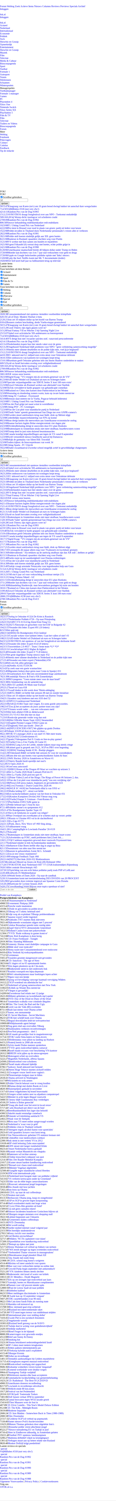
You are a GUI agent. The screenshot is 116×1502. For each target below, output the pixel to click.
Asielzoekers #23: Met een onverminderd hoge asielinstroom (33, 674)
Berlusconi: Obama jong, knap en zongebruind (30, 1198)
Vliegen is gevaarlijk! (18, 990)
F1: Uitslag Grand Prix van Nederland (22, 225)
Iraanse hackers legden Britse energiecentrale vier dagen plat (32, 423)
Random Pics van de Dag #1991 (19, 233)
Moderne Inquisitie (17, 1410)
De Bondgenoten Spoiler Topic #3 (21, 810)
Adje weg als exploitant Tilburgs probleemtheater (31, 914)
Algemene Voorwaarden (11, 1481)
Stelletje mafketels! (17, 1328)
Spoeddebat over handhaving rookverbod (28, 1241)
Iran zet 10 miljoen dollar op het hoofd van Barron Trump (31, 319)
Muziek (3, 52)
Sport (2, 66)
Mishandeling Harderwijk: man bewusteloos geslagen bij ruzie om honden (39, 585)
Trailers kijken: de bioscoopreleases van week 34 (26, 442)
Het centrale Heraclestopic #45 (18, 867)
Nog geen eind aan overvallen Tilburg (26, 1026)
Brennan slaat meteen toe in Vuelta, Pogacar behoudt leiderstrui (33, 398)
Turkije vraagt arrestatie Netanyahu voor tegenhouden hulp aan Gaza (36, 566)
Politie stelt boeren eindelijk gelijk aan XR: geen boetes (30, 236)
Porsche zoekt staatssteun (20, 906)
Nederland (5, 28)
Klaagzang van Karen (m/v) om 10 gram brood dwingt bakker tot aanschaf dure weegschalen (48, 206)
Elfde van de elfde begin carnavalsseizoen (28, 1181)
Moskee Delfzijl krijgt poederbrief (24, 1443)
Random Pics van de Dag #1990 (19, 247)
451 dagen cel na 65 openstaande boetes (27, 963)
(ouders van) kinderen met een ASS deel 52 (25, 698)
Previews (64, 6)
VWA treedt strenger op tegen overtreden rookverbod (33, 1249)
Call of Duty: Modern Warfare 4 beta (21, 317)
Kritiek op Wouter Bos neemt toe (24, 988)
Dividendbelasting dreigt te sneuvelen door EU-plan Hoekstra (33, 426)
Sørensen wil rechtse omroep (23, 1154)
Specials (73, 6)
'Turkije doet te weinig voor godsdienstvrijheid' (30, 1326)
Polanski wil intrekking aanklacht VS (25, 1116)
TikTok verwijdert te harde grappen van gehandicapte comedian (33, 387)
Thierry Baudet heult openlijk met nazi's (23, 761)
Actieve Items (27, 6)
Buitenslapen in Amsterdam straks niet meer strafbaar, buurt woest (35, 834)
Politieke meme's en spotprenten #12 (21, 807)
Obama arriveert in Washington (23, 1078)
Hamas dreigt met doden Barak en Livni (28, 1086)
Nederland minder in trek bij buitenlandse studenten (28, 843)
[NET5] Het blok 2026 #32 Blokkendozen (25, 859)
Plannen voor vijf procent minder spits (26, 1285)
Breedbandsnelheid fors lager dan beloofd (28, 1110)
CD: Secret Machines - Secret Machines (26, 1015)
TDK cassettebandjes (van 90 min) (24, 1298)
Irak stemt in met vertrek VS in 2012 (25, 1140)
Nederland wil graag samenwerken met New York (32, 985)
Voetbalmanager (7, 91)
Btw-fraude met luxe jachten (21, 1187)
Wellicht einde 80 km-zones (21, 1388)
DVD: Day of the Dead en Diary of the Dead (29, 998)
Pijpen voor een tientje (18, 977)
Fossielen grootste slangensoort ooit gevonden (30, 958)
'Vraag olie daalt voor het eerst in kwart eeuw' (29, 1105)
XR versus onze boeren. (15, 374)
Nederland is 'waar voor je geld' (23, 1124)
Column (7, 293)
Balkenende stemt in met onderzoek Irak (28, 968)
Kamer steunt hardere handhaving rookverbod (31, 1162)
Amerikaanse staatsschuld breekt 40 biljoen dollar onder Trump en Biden (38, 250)
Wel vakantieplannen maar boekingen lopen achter (33, 974)
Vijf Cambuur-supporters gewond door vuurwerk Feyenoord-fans (35, 840)
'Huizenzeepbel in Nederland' (23, 900)
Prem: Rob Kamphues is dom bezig (25, 936)
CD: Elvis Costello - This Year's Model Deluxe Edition (33, 1405)
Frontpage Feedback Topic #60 (19, 856)
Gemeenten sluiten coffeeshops (24, 1219)
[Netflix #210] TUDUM (16, 665)
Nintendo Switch (8, 107)
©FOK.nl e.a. (6, 1487)
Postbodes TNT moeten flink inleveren (26, 919)
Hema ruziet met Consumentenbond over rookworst (32, 949)
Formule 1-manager (9, 93)
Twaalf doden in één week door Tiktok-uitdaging (27, 690)
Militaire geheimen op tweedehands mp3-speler (30, 996)
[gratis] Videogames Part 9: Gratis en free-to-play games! (31, 739)
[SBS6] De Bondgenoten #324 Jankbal (23, 633)
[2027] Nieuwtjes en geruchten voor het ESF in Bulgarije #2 (32, 624)
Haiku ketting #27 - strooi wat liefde (22, 791)
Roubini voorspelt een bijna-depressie (26, 971)
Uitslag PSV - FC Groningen (17, 407)
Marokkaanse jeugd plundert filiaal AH (27, 1255)
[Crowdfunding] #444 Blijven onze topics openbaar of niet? (32, 886)
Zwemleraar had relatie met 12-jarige (26, 993)
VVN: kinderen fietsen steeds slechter (26, 1271)
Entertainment (6, 47)
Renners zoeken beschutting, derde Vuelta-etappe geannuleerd (33, 322)
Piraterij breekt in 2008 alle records (24, 1042)
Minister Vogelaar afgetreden (23, 1168)
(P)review (7, 296)
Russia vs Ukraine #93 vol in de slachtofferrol (26, 818)
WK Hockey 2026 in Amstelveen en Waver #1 (27, 758)
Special (6, 299)
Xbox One (5, 104)
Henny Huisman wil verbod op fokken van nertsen (32, 1247)
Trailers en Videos (8, 123)
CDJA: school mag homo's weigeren (26, 1260)
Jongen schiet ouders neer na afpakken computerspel (34, 1094)
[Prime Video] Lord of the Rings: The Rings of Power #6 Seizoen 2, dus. (39, 777)
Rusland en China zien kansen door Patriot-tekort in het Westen (34, 390)
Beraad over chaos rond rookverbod (26, 1165)
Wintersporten (6, 85)
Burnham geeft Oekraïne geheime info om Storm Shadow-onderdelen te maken (41, 360)
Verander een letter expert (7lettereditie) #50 (25, 660)
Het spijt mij (9, 630)
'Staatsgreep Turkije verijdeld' (22, 1372)
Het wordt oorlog (16, 1225)
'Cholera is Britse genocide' (21, 1102)
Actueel (3, 25)
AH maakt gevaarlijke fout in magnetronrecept (30, 1034)
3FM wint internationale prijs (21, 1173)
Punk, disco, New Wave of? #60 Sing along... (26, 824)
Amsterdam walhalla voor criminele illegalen (29, 1001)
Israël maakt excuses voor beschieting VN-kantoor (33, 1050)
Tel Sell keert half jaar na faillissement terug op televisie (30, 261)
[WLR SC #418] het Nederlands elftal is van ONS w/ (30, 788)
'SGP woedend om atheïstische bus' (26, 982)
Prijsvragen (5, 140)
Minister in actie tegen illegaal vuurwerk (27, 1097)
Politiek (3, 36)
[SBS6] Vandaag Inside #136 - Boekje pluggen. (27, 750)
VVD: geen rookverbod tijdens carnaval (28, 1048)
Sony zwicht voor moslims (21, 1233)
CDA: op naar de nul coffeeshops (25, 1192)
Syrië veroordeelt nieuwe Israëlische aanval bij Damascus (31, 437)
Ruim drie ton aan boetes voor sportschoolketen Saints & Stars (33, 755)
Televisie (4, 58)
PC (1, 99)
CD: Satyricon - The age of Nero (23, 960)
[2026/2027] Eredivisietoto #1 (19, 736)
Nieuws (38, 6)
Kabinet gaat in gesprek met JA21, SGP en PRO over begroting (34, 747)
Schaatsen (5, 82)
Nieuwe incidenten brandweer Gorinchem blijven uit (33, 1211)
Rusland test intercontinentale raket (25, 1309)
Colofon (4, 145)
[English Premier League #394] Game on (23, 723)
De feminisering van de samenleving (21, 682)
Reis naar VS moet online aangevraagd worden (31, 1121)
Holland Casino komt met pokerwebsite (27, 930)
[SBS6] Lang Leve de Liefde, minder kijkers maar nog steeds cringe (36, 744)
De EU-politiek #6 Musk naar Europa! (23, 684)
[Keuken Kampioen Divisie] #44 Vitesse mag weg (28, 796)
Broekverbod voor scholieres (23, 1061)
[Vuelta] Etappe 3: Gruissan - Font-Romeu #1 (26, 799)
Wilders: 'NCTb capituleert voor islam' (27, 1238)
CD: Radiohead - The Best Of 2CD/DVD (28, 1380)
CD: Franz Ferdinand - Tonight (23, 939)
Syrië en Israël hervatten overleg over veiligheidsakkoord (30, 363)
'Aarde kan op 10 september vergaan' (26, 1296)
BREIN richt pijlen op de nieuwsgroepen (28, 1053)
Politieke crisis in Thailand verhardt (25, 1127)
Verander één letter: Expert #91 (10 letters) (24, 627)
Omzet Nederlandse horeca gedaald (25, 1148)
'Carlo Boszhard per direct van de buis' (26, 1108)
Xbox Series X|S (8, 110)
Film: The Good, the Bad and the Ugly (26, 1004)
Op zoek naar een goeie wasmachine (21, 668)
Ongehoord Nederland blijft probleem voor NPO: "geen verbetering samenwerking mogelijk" (48, 347)
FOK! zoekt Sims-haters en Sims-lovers (28, 1037)
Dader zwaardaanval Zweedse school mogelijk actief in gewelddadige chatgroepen (43, 447)
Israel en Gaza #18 (13, 687)
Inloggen (4, 9)
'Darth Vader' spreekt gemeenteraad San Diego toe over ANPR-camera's (38, 412)
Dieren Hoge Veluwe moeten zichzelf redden (29, 1069)
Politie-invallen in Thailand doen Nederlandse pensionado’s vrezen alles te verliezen (44, 231)
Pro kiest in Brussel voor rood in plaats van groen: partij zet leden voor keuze (40, 228)
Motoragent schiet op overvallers (23, 1056)
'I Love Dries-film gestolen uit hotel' (25, 1206)
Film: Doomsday (16, 1416)
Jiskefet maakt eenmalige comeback (25, 1113)
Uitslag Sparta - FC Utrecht (16, 445)
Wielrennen (5, 80)
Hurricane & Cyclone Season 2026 (21, 884)
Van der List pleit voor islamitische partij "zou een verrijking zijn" (35, 780)
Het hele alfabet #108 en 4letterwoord (22, 712)
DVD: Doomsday (16, 1222)
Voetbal (3, 69)
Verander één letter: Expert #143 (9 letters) (24, 644)
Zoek (17, 6)
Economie (5, 33)
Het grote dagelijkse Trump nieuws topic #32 (25, 654)
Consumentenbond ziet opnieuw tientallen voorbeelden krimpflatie (35, 314)
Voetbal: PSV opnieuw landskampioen (27, 1435)
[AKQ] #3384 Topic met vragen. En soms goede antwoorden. (34, 704)
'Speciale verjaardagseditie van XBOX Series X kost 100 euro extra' (36, 382)
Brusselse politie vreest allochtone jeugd (28, 1427)
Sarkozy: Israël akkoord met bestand (25, 1067)
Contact (3, 142)
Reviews (55, 6)
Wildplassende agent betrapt (22, 1023)
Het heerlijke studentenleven (21, 1230)
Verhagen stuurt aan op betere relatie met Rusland (31, 1440)
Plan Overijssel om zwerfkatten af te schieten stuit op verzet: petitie (35, 815)
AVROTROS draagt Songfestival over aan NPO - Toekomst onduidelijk (38, 214)
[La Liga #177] (12, 821)
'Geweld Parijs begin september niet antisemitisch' (31, 1268)
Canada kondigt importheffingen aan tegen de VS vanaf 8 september (36, 434)
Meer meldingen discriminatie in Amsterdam (29, 1293)
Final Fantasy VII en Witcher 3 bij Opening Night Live (29, 330)
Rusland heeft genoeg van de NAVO (26, 1323)
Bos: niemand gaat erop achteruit (24, 1307)
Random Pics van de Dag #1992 (19, 220)
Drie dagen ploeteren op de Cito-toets (26, 966)
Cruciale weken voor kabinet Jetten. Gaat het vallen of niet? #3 (34, 635)
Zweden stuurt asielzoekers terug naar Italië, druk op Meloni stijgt (35, 415)
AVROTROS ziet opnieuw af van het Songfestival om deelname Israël (37, 641)
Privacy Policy (32, 1481)
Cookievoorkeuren (49, 1481)
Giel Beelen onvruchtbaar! (20, 1236)
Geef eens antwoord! (14, 766)
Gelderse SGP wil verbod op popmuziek (28, 1418)
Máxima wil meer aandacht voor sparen (26, 1263)
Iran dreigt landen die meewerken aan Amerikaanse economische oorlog (38, 420)
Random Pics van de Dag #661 (18, 541)
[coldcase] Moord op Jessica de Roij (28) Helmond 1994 (30, 862)
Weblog (10, 6)
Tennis (3, 77)
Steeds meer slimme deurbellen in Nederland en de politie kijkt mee (36, 657)
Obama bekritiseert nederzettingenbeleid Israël (30, 1342)
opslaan (4, 203)
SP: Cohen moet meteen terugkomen (25, 1345)
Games (3, 96)
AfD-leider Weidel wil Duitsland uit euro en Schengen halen (32, 379)
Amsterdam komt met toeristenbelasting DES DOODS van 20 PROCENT (39, 878)
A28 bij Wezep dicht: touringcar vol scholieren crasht (28, 217)
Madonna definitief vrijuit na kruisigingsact (28, 1438)
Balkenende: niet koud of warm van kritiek (28, 1274)
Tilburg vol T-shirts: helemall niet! (24, 911)
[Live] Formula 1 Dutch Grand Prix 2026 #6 (26, 785)
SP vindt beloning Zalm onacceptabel (26, 1143)
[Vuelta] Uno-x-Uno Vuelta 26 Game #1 (23, 742)
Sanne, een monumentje (19, 1012)
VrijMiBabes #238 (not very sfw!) (20, 596)
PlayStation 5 (6, 112)
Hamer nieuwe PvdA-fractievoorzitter (26, 1421)
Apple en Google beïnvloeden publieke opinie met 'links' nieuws (34, 255)
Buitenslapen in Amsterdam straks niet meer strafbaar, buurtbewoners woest (40, 428)
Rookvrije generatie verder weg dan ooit (23, 717)
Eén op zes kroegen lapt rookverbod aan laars (29, 1279)
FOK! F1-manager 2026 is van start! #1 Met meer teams (30, 734)
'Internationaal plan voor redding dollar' (26, 1315)
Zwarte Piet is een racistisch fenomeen (26, 1318)
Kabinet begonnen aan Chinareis (23, 1217)
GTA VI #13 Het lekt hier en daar (20, 714)
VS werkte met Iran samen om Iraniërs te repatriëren (29, 241)
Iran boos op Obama (17, 1189)
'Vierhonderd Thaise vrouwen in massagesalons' (31, 1252)
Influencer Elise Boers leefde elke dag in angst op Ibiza (30, 845)
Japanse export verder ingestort (22, 917)
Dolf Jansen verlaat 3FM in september (26, 1397)
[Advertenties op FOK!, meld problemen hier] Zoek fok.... (31, 837)
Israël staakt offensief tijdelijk (23, 1064)
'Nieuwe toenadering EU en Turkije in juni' (28, 1429)
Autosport (5, 74)
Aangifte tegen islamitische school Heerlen (29, 1170)
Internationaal (6, 31)
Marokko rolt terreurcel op (20, 1304)
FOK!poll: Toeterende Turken (23, 1394)
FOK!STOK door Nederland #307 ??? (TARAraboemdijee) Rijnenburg (39, 864)
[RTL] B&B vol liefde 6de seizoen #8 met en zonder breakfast (34, 693)
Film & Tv (8, 281)
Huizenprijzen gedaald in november (25, 1088)
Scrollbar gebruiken (12, 197)
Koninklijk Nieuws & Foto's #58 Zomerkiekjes (26, 676)
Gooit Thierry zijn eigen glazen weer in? (23, 327)
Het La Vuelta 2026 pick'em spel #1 (21, 774)
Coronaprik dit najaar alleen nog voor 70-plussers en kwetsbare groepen (38, 550)
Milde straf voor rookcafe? (20, 947)
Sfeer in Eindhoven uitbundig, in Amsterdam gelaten (33, 1432)
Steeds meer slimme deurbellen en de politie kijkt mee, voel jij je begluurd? (39, 349)
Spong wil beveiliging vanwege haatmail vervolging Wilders (36, 979)
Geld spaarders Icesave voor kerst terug (26, 1132)
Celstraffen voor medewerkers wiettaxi (26, 1138)
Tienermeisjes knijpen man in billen (25, 1075)
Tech (2, 39)
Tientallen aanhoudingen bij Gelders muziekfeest (31, 1358)
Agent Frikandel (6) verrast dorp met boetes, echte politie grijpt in (35, 244)
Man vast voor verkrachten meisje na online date (31, 1266)
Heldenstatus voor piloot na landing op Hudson (31, 1039)
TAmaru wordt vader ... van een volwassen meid (27, 709)
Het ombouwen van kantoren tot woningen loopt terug (30, 357)
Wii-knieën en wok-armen (20, 1080)
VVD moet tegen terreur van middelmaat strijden (32, 1312)
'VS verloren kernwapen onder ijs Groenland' (29, 1178)
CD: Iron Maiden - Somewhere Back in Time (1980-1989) (36, 1413)
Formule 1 (5, 71)
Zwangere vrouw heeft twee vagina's (26, 1072)
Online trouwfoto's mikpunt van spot (26, 1157)
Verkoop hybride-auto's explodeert (25, 1350)
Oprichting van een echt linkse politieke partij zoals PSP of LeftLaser (37, 870)
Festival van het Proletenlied (21, 1391)
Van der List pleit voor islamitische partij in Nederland (29, 409)
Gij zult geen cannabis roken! (22, 1208)
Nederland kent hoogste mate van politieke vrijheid (33, 1176)
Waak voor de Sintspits (19, 1118)
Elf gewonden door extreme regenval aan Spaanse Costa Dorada (34, 881)
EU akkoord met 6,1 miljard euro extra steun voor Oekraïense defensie (37, 355)
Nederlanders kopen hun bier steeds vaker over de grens (30, 344)
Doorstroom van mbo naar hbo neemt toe (23, 848)
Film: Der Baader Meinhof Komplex (25, 1159)
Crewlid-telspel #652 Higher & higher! (23, 649)
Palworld (8, 832)
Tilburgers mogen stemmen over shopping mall (30, 1214)
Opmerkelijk (6, 44)
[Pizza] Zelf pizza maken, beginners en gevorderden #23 (31, 783)
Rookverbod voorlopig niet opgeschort (27, 1364)
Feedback (4, 148)
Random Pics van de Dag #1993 (19, 211)
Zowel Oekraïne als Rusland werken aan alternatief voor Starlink (34, 385)
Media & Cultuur (8, 61)
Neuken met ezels (16, 1195)
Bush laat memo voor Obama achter (25, 1009)
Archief (81, 6)
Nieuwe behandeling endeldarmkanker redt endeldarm (29, 222)
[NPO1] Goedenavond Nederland (20, 701)
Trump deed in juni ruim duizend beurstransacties (27, 431)
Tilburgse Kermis (16, 1353)
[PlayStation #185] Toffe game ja (19, 802)
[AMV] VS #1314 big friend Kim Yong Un (25, 622)
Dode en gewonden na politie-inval (26, 909)
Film (2, 55)
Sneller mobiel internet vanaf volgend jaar (28, 1228)
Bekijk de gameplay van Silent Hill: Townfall (25, 439)
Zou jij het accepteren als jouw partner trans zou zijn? (30, 706)
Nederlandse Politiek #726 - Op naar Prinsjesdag (27, 619)
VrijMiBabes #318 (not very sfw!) (19, 209)
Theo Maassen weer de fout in (23, 1402)
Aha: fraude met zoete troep (21, 1258)
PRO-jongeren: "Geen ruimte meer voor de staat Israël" (30, 679)
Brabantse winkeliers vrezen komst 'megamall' (30, 1367)
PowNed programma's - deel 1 (22, 1031)
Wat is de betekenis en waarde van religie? (24, 813)
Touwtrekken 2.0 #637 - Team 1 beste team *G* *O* (29, 646)
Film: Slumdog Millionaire (20, 941)
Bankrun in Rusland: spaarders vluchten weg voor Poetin (31, 239)
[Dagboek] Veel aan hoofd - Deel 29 (21, 725)
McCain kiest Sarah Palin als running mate (28, 1301)
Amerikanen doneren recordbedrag (24, 1383)
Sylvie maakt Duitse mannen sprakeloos (27, 1045)
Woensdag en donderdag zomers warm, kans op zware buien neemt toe (37, 393)
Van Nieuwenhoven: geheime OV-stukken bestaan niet (34, 1135)
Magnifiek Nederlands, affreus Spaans (26, 1058)
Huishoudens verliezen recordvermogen (27, 1028)
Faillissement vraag (13, 826)
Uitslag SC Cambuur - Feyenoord (19, 396)
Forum (3, 6)
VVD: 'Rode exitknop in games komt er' (28, 933)
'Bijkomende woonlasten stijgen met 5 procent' (30, 922)
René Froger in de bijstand (21, 1331)
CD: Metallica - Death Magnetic (24, 1277)
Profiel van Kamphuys (10, 895)
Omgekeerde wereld (17, 1320)
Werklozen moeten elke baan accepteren (28, 1375)
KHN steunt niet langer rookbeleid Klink (27, 1146)
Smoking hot (14, 1339)
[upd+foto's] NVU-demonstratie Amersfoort (30, 928)
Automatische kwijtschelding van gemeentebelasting (33, 1378)
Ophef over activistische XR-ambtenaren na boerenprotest (31, 333)
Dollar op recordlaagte (18, 1356)
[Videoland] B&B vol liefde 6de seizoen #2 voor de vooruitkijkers (36, 753)
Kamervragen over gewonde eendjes (25, 1334)
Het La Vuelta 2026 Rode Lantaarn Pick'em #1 (26, 772)
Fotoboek (4, 137)
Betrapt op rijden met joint (21, 1244)
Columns (46, 6)
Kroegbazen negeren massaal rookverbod (28, 1361)
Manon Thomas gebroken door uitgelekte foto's (31, 1424)
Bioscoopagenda (8, 63)
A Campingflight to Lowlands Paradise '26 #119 (27, 829)
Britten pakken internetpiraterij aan (24, 1348)
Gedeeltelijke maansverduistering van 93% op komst (28, 417)
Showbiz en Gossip (9, 41)
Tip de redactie (7, 151)
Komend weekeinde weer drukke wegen (27, 1369)
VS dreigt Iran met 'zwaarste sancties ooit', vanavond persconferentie (36, 338)
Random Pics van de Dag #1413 (19, 599)
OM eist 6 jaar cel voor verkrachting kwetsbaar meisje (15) (32, 574)
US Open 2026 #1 (12, 764)
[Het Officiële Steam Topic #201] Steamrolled (26, 720)
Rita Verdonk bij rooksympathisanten (25, 952)
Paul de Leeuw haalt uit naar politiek (26, 1288)
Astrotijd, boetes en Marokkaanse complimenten (31, 1282)
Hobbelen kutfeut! (16, 1290)
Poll (5, 302)
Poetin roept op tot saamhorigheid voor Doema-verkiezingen (32, 558)
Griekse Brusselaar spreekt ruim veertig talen (29, 925)
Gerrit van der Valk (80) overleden (24, 1007)
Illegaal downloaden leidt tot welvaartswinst (29, 1020)
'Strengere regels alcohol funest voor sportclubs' (30, 1129)
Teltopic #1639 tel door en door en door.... (23, 731)
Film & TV (5, 115)
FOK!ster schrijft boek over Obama (25, 1018)
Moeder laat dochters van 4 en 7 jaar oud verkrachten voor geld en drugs (38, 252)
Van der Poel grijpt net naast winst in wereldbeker (27, 404)
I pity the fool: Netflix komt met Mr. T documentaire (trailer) (32, 258)
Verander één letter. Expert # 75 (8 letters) (23, 652)
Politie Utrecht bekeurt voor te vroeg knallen (29, 1083)
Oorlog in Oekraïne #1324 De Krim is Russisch (26, 616)
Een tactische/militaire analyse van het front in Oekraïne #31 (32, 794)
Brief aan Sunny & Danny (20, 1337)
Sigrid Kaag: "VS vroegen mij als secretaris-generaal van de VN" (35, 377)
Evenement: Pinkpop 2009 (20, 903)
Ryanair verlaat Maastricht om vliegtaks (26, 1151)
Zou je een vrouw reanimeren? (18, 854)
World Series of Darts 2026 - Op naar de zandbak (28, 875)
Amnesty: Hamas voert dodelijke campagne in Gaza (32, 944)
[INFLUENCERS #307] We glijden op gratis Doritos (30, 728)
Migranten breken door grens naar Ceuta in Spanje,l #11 (30, 671)
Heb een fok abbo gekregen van (18, 663)
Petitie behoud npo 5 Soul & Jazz (20, 804)
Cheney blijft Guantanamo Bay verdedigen (28, 1099)
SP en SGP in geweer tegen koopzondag (28, 1200)
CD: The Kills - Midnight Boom (22, 1408)
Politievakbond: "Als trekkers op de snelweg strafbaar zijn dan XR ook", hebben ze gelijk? (47, 552)
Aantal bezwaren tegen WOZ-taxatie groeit (28, 1399)
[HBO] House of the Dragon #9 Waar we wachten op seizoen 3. (35, 769)
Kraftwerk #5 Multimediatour (18, 873)
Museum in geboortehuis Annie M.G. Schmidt (25, 851)
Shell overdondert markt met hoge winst (27, 1203)
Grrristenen (13, 955)
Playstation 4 (6, 101)
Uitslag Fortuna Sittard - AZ (17, 577)
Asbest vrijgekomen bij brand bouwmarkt (27, 1091)
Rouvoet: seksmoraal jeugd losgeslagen (28, 1184)
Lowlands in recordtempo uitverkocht (26, 1386)
